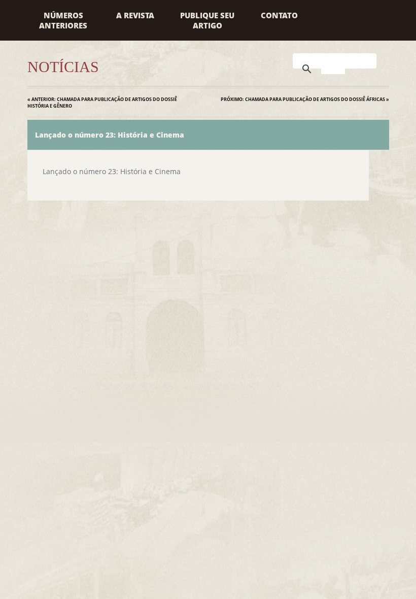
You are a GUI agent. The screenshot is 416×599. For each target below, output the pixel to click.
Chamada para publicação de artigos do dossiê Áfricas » (305, 99)
